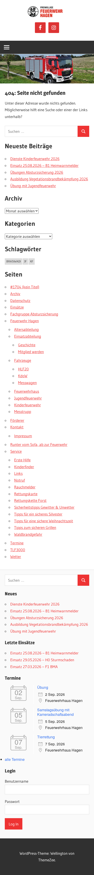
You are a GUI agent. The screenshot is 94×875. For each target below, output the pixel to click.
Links (18, 473)
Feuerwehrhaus (26, 391)
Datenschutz (20, 300)
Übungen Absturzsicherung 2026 (36, 172)
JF (25, 261)
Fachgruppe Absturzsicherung (34, 314)
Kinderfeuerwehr (27, 404)
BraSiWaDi (13, 261)
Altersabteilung (26, 329)
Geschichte (26, 344)
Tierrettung (46, 736)
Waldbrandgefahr (28, 534)
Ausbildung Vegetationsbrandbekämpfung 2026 (49, 178)
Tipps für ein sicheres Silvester (38, 514)
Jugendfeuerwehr (28, 398)
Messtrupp (22, 411)
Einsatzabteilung (27, 336)
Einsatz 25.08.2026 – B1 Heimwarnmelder (44, 165)
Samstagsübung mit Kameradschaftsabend (55, 712)
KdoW (22, 375)
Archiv (15, 293)
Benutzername (16, 781)
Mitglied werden (31, 351)
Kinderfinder (24, 466)
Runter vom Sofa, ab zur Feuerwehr (38, 444)
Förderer (17, 420)
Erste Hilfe (22, 460)
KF (31, 261)
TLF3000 (17, 549)
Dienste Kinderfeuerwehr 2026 (35, 158)
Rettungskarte (25, 493)
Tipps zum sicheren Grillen (35, 527)
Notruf (19, 480)
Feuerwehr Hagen (24, 320)
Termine (17, 543)
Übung (42, 687)
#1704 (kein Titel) (24, 286)
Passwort (12, 801)
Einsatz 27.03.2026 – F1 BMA (34, 666)
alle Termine (15, 759)
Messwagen (27, 382)
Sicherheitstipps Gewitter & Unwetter (44, 507)
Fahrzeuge (22, 360)
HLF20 (23, 369)
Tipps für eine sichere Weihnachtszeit (43, 520)
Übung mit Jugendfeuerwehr (33, 185)
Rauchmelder (24, 487)
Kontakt (17, 427)
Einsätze (17, 307)
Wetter (15, 556)
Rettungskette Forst (30, 500)
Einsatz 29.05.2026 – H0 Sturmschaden (42, 659)
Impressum (23, 435)
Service (16, 451)
